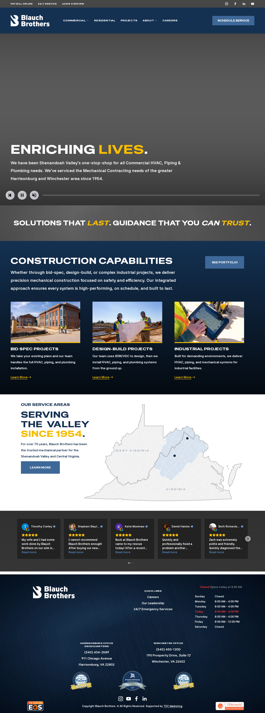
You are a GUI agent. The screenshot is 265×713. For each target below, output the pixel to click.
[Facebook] (235, 4)
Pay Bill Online (22, 4)
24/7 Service (47, 4)
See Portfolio (225, 262)
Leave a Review (73, 4)
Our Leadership (153, 603)
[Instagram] (226, 4)
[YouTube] (252, 4)
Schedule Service (233, 20)
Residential (104, 20)
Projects (129, 20)
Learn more (40, 467)
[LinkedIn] (244, 4)
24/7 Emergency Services (153, 609)
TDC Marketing (173, 706)
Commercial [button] (74, 20)
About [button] (148, 20)
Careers (170, 20)
